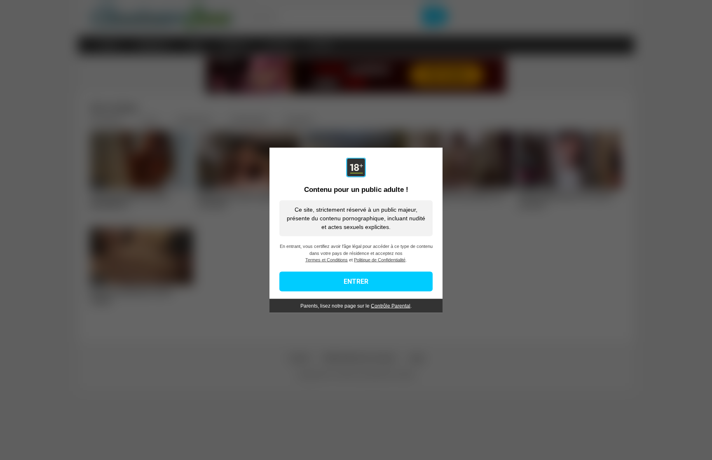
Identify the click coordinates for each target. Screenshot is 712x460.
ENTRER (356, 281)
